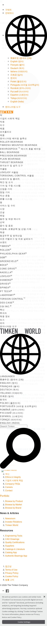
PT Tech (6, 291)
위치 (2, 323)
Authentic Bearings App (16, 555)
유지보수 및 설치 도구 (11, 165)
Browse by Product (14, 501)
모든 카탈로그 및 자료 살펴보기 (16, 238)
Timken (5, 246)
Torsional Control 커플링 (17, 175)
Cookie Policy (11, 576)
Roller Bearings (11, 141)
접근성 (8, 566)
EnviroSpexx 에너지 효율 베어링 (20, 148)
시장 (2, 208)
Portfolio (4, 495)
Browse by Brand (13, 507)
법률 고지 (9, 579)
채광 (2, 232)
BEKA (4, 264)
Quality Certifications (14, 542)
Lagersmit (7, 295)
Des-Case (7, 302)
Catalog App (11, 552)
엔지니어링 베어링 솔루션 (13, 138)
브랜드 (3, 242)
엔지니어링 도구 (12, 106)
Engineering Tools (13, 535)
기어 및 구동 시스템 (10, 185)
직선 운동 (5, 195)
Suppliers (9, 545)
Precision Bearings (13, 155)
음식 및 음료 (6, 225)
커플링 (3, 168)
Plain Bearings (10, 158)
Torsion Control (12, 298)
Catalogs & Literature (15, 549)
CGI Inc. (5, 306)
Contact (8, 490)
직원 (2, 121)
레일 (2, 215)
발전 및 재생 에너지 (10, 218)
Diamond (6, 279)
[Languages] (26, 35)
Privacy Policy (11, 572)
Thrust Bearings (11, 162)
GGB (3, 257)
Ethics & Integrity (13, 476)
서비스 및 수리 (7, 205)
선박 (2, 222)
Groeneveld (9, 261)
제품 (2, 128)
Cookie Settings (24, 622)
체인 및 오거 (6, 182)
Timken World (11, 525)
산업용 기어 (6, 188)
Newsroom (10, 518)
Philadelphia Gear (13, 253)
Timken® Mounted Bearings (18, 144)
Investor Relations (13, 521)
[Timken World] (13, 471)
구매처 (8, 9)
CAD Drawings (12, 539)
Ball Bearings (9, 152)
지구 (2, 125)
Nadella (6, 272)
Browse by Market (13, 504)
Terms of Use (11, 569)
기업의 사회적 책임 (10, 118)
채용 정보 (5, 316)
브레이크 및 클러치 (10, 178)
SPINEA (5, 287)
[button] (44, 597)
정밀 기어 (5, 192)
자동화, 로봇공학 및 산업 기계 (15, 228)
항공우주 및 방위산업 (11, 235)
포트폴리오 (5, 131)
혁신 (2, 309)
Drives (5, 283)
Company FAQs (12, 483)
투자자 (3, 313)
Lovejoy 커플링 (9, 172)
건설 (2, 212)
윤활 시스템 (6, 198)
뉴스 (2, 319)
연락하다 (9, 12)
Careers (9, 486)
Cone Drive (8, 268)
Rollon (5, 249)
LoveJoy (6, 276)
